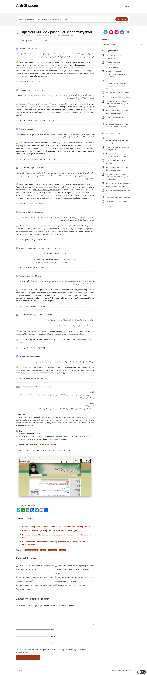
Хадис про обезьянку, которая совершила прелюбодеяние (114, 64)
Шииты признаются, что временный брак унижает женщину (50, 531)
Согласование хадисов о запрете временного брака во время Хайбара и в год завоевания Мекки (74, 569)
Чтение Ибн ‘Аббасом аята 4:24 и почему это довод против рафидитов (117, 74)
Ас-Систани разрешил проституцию (72, 585)
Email (53, 637)
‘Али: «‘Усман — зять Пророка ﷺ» (118, 93)
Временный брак (31, 36)
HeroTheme (127, 671)
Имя (53, 629)
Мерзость (53, 550)
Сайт (53, 644)
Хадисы (63, 550)
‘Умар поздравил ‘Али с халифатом (118, 97)
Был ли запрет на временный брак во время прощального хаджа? (116, 203)
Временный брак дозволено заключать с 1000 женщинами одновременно (56, 526)
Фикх (43, 550)
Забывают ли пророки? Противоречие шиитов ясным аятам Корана (117, 140)
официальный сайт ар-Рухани (42, 444)
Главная (126, 6)
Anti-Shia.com (27, 5)
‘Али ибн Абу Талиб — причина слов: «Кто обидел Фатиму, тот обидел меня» (117, 103)
